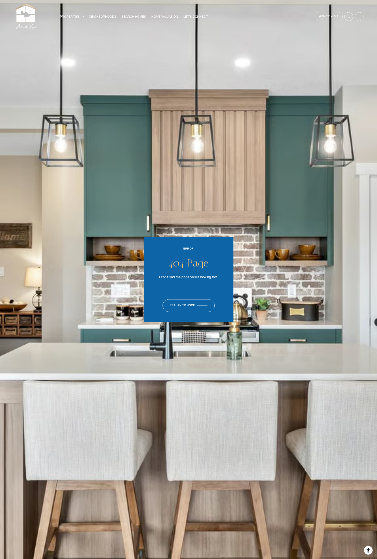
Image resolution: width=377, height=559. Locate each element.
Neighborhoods (102, 16)
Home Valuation (164, 16)
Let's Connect (195, 16)
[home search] (348, 16)
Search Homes (134, 16)
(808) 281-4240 (328, 16)
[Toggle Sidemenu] (359, 16)
